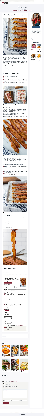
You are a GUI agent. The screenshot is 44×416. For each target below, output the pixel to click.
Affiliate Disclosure (16, 412)
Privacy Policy (11, 412)
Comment (5, 390)
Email (13, 400)
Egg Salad (22, 371)
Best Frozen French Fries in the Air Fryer (38, 61)
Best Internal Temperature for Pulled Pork (33, 60)
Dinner (34, 2)
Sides (41, 2)
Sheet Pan (29, 10)
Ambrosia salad (6, 69)
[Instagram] (1, 0)
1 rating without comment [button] (13, 381)
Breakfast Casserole (7, 67)
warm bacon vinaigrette (18, 63)
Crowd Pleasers (17, 10)
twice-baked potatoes (23, 62)
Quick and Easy (25, 10)
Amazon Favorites (25, 0)
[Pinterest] (3, 0)
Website (21, 400)
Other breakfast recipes (7, 70)
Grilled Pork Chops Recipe (24, 341)
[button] (16, 278)
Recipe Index (25, 2)
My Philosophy (20, 0)
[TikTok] (4, 0)
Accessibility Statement (22, 412)
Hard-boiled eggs (6, 68)
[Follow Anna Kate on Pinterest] (5, 336)
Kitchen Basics (21, 10)
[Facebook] (0, 0)
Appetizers (37, 2)
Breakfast (13, 10)
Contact (17, 0)
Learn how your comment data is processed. (19, 406)
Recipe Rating (5, 387)
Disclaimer (27, 412)
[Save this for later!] (3, 55)
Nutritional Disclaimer (31, 412)
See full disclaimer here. (20, 325)
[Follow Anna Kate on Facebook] (3, 336)
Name (4, 400)
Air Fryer (29, 2)
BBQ (31, 2)
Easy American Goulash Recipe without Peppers (39, 51)
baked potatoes (7, 63)
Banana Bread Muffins (5, 341)
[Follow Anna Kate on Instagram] (4, 336)
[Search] (40, 39)
